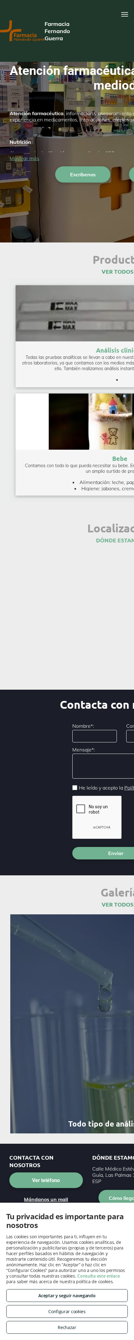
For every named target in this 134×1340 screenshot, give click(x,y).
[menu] (124, 14)
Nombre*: (83, 726)
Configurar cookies (67, 1311)
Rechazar (67, 1327)
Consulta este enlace (98, 1276)
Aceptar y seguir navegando (66, 1295)
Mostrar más (24, 158)
